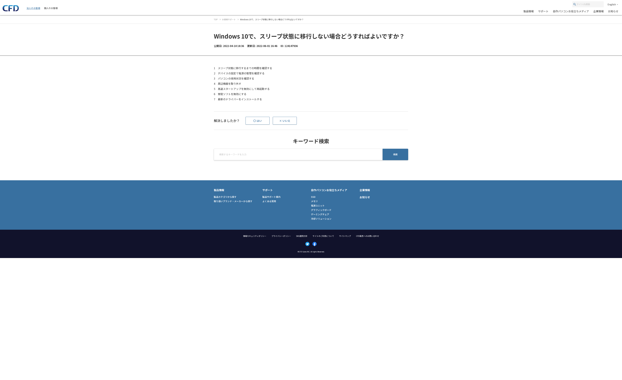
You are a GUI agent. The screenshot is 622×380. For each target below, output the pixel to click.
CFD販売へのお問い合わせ (367, 236)
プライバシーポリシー (281, 236)
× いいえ (284, 121)
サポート (543, 11)
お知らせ (613, 11)
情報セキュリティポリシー (254, 236)
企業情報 (598, 11)
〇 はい (257, 121)
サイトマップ (345, 236)
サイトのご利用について (323, 236)
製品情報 (528, 11)
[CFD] (11, 10)
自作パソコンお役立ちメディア (571, 11)
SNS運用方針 (301, 236)
